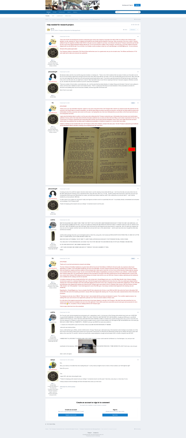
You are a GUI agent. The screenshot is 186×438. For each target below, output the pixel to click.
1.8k (53, 95)
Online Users (68, 15)
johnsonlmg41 (52, 72)
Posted (65, 36)
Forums (47, 15)
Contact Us (95, 432)
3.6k (53, 243)
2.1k (53, 383)
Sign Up (137, 5)
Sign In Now (115, 415)
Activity (54, 12)
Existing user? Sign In (127, 5)
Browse (48, 12)
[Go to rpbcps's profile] (53, 365)
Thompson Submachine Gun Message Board (69, 30)
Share (125, 29)
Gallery (69, 12)
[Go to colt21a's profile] (53, 225)
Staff (53, 15)
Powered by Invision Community (93, 435)
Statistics (75, 12)
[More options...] (138, 36)
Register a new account (71, 415)
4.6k (53, 60)
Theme (89, 432)
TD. (53, 28)
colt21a (52, 220)
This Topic (133, 12)
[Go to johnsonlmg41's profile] (53, 77)
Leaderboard (60, 15)
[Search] (139, 12)
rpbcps (52, 360)
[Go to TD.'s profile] (48, 29)
